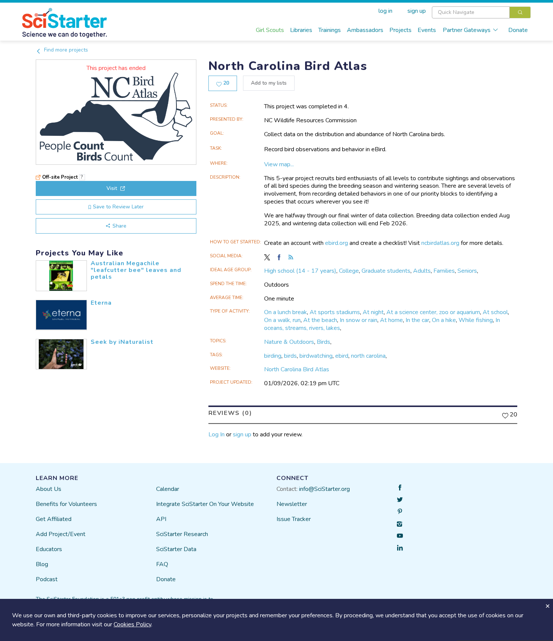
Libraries (301, 30)
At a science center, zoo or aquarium (433, 312)
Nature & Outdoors (289, 342)
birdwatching (316, 356)
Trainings (329, 30)
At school (495, 312)
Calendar (167, 489)
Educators (49, 549)
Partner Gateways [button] (467, 30)
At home (391, 320)
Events (427, 30)
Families (444, 271)
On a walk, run (282, 320)
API (161, 519)
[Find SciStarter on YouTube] (400, 536)
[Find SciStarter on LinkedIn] (400, 548)
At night (373, 312)
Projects (400, 30)
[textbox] (471, 12)
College (349, 271)
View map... (279, 164)
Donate (518, 30)
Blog (42, 564)
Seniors (467, 271)
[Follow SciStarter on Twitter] (400, 500)
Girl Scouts (270, 30)
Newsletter (291, 504)
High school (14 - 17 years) (300, 271)
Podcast (47, 579)
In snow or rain (358, 320)
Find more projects (65, 49)
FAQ (162, 564)
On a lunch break (285, 312)
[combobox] (481, 12)
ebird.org (336, 243)
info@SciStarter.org (324, 489)
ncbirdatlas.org (440, 243)
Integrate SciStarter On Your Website (205, 504)
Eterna (101, 303)
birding (272, 356)
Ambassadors (365, 30)
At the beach (320, 320)
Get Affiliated (53, 519)
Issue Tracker (293, 519)
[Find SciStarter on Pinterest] (400, 512)
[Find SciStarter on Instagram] (400, 524)
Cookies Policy (132, 624)
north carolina (368, 356)
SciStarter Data (176, 549)
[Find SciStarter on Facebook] (400, 488)
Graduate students (386, 271)
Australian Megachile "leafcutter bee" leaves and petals (136, 270)
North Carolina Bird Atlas (296, 369)
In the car (417, 320)
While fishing (476, 320)
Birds (323, 342)
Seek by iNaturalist (122, 342)
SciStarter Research (182, 534)
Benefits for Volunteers (66, 504)
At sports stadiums (335, 312)
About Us (48, 489)
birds (290, 356)
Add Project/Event (60, 534)
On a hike (444, 320)
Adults (422, 271)
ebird (341, 356)
